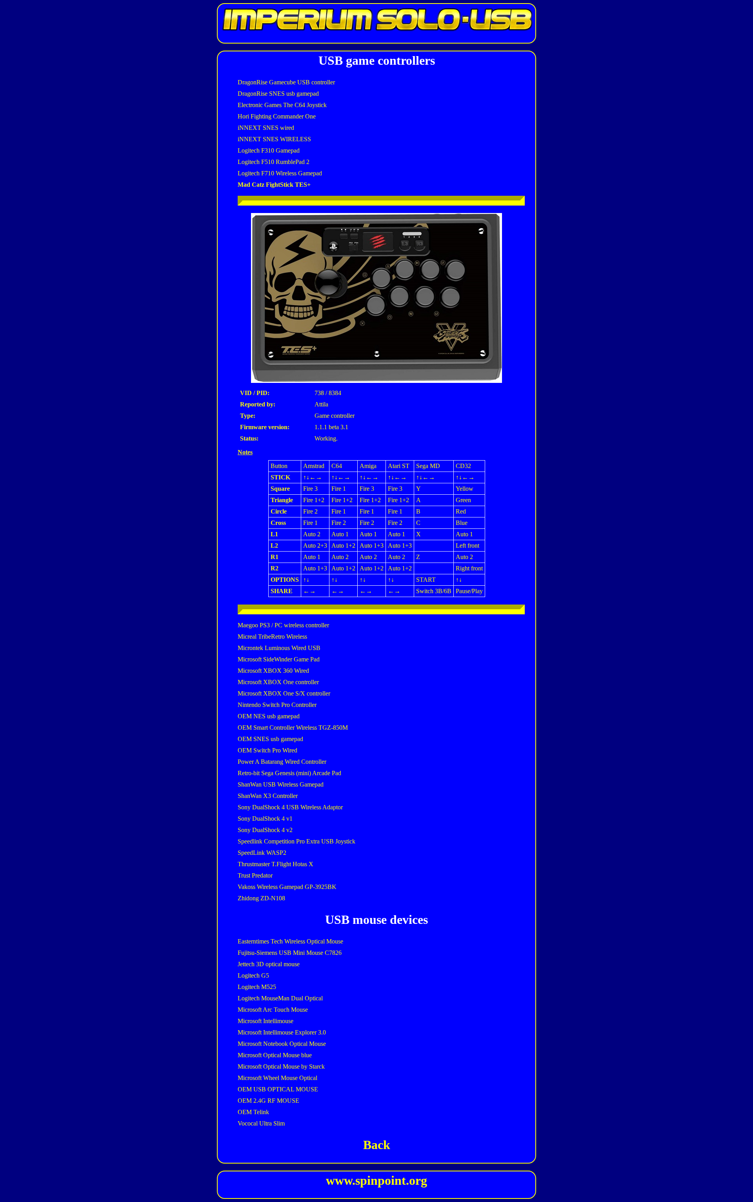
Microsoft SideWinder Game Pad (279, 659)
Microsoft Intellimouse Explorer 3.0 (282, 1032)
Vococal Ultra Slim (261, 1123)
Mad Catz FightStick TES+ (274, 184)
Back (376, 1145)
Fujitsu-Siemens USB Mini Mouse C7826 (290, 952)
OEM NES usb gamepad (269, 716)
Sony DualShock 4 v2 (265, 830)
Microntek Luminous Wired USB (279, 648)
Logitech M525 (257, 986)
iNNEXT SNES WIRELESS (274, 139)
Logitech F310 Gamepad (269, 150)
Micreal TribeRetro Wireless (272, 636)
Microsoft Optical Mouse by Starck (281, 1066)
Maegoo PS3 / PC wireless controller (283, 625)
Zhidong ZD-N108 (261, 898)
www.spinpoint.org (376, 1180)
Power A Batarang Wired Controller (282, 761)
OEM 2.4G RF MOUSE (268, 1100)
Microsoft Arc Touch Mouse (273, 1009)
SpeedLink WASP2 (262, 852)
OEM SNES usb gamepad (270, 739)
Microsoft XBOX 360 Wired (273, 670)
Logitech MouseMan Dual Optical (280, 998)
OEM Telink (253, 1112)
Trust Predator (255, 875)
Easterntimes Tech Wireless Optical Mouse (290, 941)
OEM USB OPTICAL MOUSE (278, 1089)
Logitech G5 (253, 975)
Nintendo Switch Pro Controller (277, 704)
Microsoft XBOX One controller (278, 682)
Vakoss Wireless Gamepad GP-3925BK (287, 886)
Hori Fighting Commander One (277, 116)
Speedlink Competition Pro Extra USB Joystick (296, 841)
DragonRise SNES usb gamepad (278, 93)
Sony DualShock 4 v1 (265, 818)
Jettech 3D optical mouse (269, 964)
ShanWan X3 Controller (268, 795)
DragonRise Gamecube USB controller (286, 82)
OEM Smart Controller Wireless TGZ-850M (293, 727)
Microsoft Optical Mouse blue (275, 1055)
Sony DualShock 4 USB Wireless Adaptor (290, 807)
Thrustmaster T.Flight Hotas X (275, 864)
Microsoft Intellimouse (265, 1021)
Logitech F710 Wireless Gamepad (280, 173)
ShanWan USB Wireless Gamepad (281, 784)
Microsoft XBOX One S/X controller (284, 693)
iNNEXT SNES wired (266, 127)
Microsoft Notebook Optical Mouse (282, 1043)
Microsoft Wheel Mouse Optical (277, 1078)
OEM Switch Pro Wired (267, 750)
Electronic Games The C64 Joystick (282, 105)
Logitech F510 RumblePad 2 (273, 161)
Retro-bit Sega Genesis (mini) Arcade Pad (289, 773)
